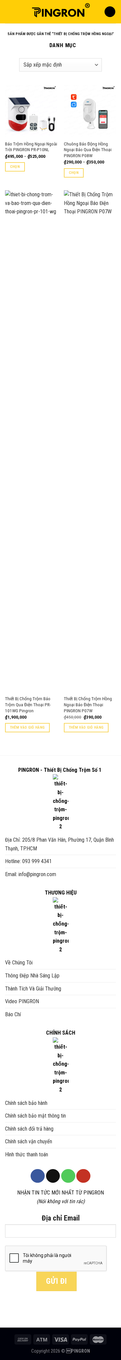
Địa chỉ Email (61, 1218)
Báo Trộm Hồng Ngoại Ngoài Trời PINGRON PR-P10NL (31, 146)
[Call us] (68, 1176)
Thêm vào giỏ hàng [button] (27, 727)
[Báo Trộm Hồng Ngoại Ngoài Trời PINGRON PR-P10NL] (31, 111)
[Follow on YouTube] (83, 1176)
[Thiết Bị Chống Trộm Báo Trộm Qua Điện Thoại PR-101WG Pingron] (31, 441)
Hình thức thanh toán (26, 1154)
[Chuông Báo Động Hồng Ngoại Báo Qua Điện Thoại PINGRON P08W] (90, 111)
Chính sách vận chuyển (28, 1141)
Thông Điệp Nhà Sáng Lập (32, 975)
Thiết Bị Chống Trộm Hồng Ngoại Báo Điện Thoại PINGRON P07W (88, 704)
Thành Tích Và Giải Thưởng (33, 988)
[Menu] (9, 11)
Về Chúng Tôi (19, 962)
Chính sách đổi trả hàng (29, 1129)
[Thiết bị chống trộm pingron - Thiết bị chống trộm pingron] (60, 12)
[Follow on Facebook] (38, 1176)
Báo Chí (13, 1014)
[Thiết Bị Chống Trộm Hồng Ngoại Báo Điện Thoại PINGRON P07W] (90, 441)
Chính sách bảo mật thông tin (35, 1116)
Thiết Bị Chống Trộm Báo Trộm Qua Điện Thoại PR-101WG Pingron (28, 704)
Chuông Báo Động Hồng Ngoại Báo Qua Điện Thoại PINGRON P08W (88, 149)
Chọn (15, 167)
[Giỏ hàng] (110, 11)
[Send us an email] (53, 1176)
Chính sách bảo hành (26, 1103)
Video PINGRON (22, 1001)
